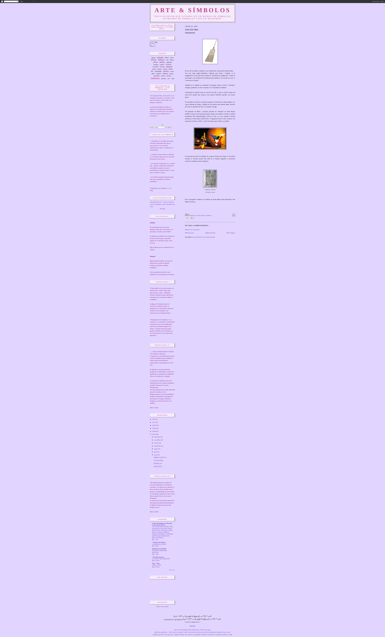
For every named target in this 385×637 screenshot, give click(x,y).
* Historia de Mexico (159, 542)
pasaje (171, 73)
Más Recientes (189, 233)
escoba (198, 215)
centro (162, 64)
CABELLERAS (156, 565)
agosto (156, 449)
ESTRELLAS (158, 463)
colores (168, 64)
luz (152, 71)
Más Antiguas (231, 233)
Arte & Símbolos (193, 10)
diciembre (157, 437)
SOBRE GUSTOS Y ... (161, 457)
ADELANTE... (158, 466)
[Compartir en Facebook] (192, 218)
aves (167, 60)
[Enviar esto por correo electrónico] (186, 218)
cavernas (155, 64)
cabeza (155, 62)
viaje (172, 78)
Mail (163, 209)
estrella (165, 69)
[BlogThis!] (188, 218)
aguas (153, 58)
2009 (154, 428)
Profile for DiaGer (201, 630)
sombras (163, 78)
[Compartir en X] (190, 218)
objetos (203, 215)
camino (162, 62)
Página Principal (210, 233)
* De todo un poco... (158, 557)
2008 (154, 431)
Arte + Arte (156, 563)
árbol (167, 58)
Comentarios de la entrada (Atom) (204, 237)
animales (160, 58)
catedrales (169, 62)
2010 (154, 425)
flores (171, 69)
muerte (166, 71)
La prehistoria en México (159, 544)
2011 (154, 422)
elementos (169, 67)
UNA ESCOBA (191, 29)
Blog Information (183, 630)
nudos (153, 73)
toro (169, 78)
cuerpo (162, 67)
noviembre (157, 440)
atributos (192, 215)
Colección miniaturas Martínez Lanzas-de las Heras (162, 524)
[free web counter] (162, 606)
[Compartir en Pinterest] (193, 218)
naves (172, 71)
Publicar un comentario (192, 229)
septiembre (157, 446)
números (158, 73)
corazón (155, 67)
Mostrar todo (172, 569)
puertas (169, 76)
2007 (154, 434)
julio (155, 452)
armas (172, 58)
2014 (154, 419)
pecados (157, 76)
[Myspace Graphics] (192, 617)
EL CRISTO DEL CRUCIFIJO (161, 559)
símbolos (209, 215)
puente (163, 76)
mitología (158, 71)
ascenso (154, 60)
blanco (172, 60)
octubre (156, 443)
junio (156, 455)
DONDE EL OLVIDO (159, 549)
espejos (159, 69)
